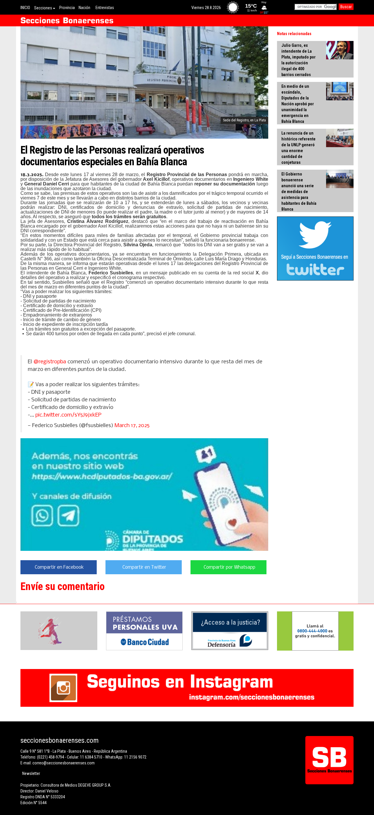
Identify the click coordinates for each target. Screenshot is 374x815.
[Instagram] (187, 688)
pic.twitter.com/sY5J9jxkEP (68, 415)
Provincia (67, 7)
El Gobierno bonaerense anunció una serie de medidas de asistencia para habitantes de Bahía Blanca (298, 192)
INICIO (25, 7)
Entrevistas (105, 7)
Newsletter (31, 773)
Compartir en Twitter (144, 567)
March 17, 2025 (132, 426)
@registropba (50, 362)
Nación (84, 7)
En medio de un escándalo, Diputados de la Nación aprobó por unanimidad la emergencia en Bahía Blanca (297, 104)
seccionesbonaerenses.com (59, 740)
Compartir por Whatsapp (229, 567)
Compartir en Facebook (59, 567)
